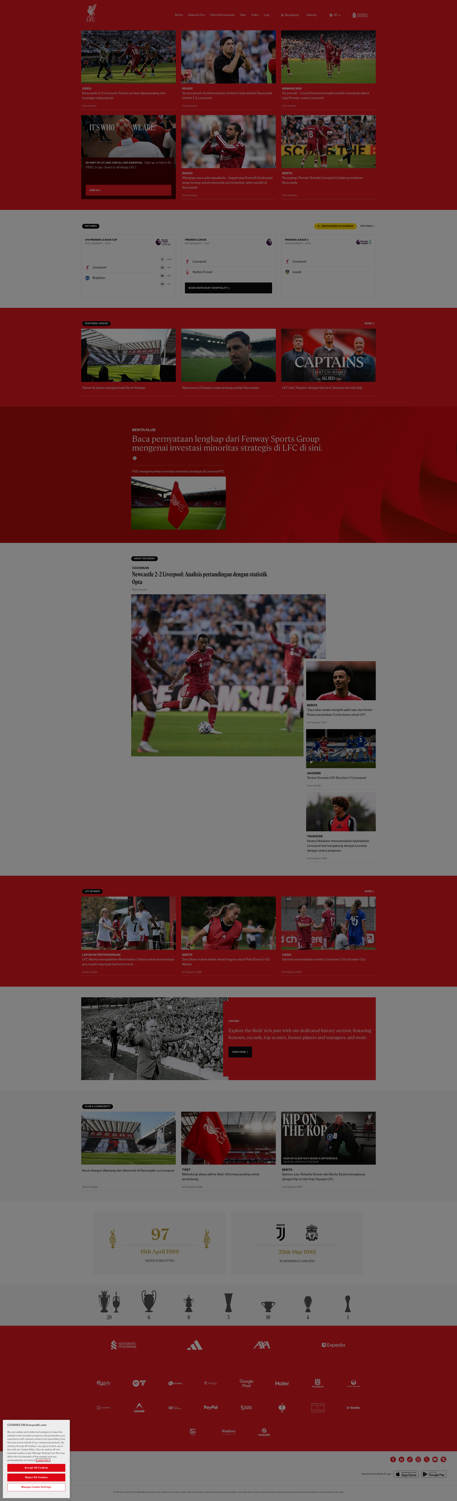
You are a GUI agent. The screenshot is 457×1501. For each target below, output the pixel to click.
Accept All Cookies (36, 1468)
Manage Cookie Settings (36, 1487)
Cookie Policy (43, 1460)
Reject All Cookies (36, 1477)
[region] (36, 1459)
